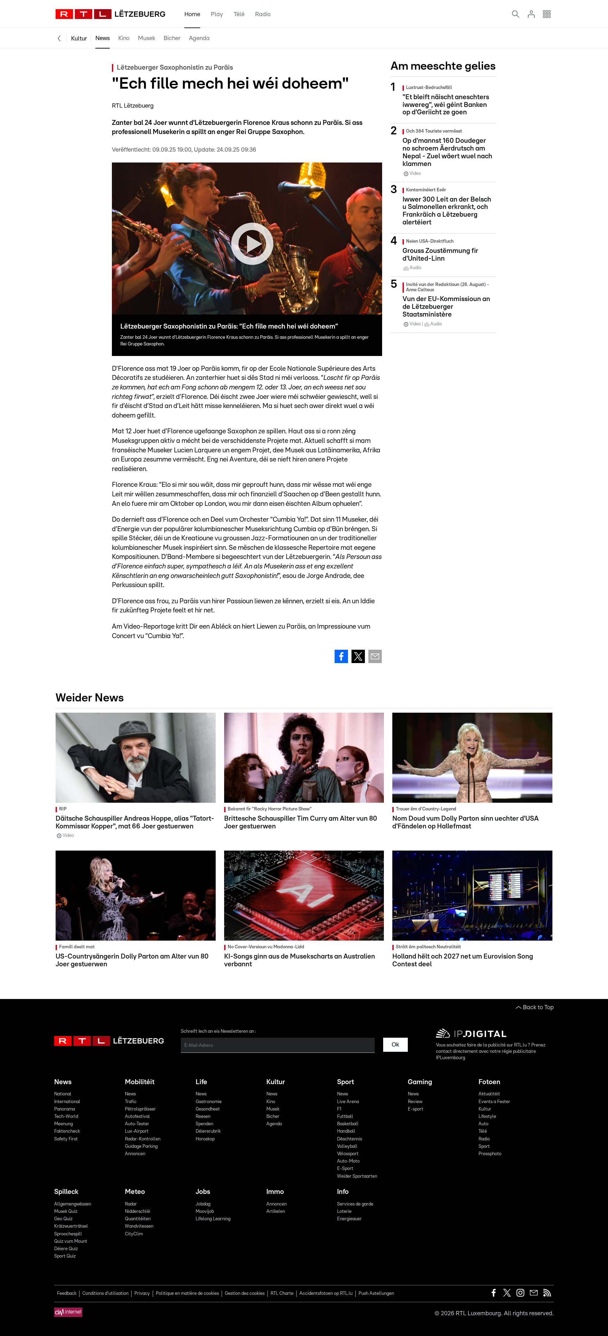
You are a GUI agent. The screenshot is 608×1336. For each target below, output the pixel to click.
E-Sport (345, 1168)
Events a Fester (494, 1102)
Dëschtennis (349, 1139)
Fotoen (489, 1082)
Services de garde (355, 1204)
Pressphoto (490, 1154)
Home (192, 14)
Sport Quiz (65, 1256)
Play (217, 14)
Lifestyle (487, 1116)
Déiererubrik (208, 1131)
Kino (123, 38)
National (62, 1094)
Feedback (66, 1293)
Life (201, 1082)
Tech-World (66, 1116)
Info (343, 1192)
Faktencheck (67, 1131)
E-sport (415, 1109)
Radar (131, 1204)
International (67, 1102)
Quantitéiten (138, 1219)
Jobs (203, 1192)
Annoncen (135, 1154)
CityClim (134, 1234)
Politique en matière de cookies (187, 1293)
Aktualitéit (489, 1094)
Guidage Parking (141, 1146)
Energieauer (349, 1219)
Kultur (79, 39)
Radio (263, 14)
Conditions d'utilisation (105, 1293)
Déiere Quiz (66, 1249)
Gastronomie (209, 1102)
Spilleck (66, 1192)
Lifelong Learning (213, 1219)
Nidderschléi (137, 1211)
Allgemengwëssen (72, 1204)
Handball (346, 1131)
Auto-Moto (348, 1161)
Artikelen (275, 1211)
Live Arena (348, 1102)
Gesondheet (208, 1109)
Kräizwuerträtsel (71, 1226)
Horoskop (205, 1139)
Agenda (199, 38)
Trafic (131, 1102)
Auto (483, 1124)
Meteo (135, 1192)
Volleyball (347, 1146)
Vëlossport (348, 1154)
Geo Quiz (63, 1219)
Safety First (66, 1139)
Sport (345, 1082)
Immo (275, 1192)
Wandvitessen (139, 1226)
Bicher (172, 38)
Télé (239, 14)
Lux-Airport (136, 1131)
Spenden (204, 1124)
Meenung (63, 1124)
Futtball (345, 1116)
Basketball (348, 1124)
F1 (339, 1109)
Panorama (64, 1109)
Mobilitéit (139, 1082)
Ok (395, 1044)
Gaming (420, 1082)
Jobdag (203, 1204)
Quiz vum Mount (70, 1241)
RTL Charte (282, 1293)
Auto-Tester (137, 1124)
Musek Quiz (65, 1211)
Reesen (203, 1116)
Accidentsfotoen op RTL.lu (326, 1293)
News (102, 38)
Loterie (344, 1211)
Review (415, 1102)
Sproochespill (68, 1234)
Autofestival (137, 1116)
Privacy (142, 1293)
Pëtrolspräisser (140, 1109)
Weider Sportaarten (357, 1176)
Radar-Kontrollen (142, 1139)
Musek (146, 38)
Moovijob (205, 1211)
